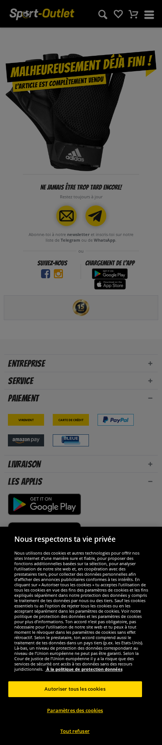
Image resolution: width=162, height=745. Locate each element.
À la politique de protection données (83, 669)
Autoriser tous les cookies (74, 688)
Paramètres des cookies (75, 710)
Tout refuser (75, 731)
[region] (81, 636)
